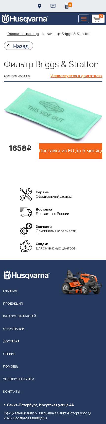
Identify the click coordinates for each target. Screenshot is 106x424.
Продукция (13, 303)
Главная (10, 291)
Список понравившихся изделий (66, 6)
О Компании (13, 329)
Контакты (53, 6)
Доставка (39, 6)
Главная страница (23, 34)
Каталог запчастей (19, 316)
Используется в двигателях (76, 76)
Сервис (9, 354)
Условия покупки (18, 379)
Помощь (10, 366)
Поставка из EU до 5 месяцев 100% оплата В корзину (70, 151)
